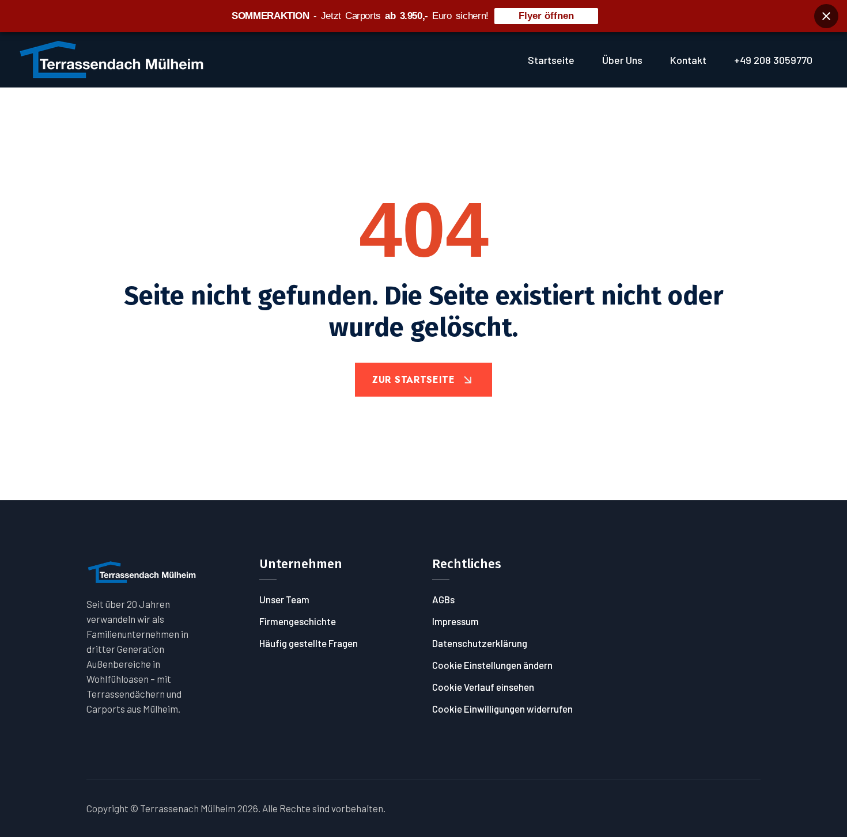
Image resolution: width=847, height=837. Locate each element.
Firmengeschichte (297, 621)
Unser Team (284, 599)
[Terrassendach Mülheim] (111, 58)
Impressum (455, 621)
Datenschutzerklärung (479, 643)
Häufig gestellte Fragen (308, 643)
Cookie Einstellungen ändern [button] (492, 665)
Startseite (551, 60)
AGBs (443, 599)
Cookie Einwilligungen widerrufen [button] (502, 708)
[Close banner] (826, 16)
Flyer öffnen (546, 15)
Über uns (622, 60)
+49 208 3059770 (773, 60)
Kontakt (688, 60)
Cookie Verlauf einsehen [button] (483, 687)
